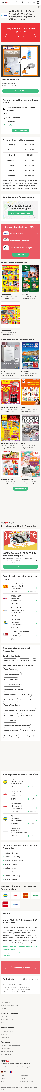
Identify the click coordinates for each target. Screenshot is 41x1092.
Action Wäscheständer (12, 684)
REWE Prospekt (6, 1023)
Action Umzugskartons (12, 674)
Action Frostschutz (11, 731)
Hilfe (2, 1076)
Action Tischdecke (28, 731)
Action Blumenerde (11, 679)
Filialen (20, 984)
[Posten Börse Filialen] (25, 895)
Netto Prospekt (6, 1034)
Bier (34, 660)
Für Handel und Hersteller (9, 1005)
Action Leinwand (10, 720)
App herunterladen (7, 1051)
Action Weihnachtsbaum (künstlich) (17, 725)
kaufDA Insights (6, 1049)
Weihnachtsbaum (10, 660)
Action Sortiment (9, 949)
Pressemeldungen (7, 1054)
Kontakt (23, 1079)
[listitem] (10, 282)
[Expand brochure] (20, 61)
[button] (20, 69)
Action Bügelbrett (10, 710)
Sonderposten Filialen (10, 987)
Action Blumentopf (11, 715)
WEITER (20, 36)
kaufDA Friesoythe (9, 984)
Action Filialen (24, 987)
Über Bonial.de (5, 1002)
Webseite (11, 121)
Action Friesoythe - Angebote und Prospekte (20, 946)
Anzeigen (35, 7)
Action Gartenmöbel (25, 700)
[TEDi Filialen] (5, 895)
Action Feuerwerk (10, 669)
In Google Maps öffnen (20, 213)
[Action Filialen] (15, 904)
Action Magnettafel (11, 736)
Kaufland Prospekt (7, 1020)
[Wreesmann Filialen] (35, 895)
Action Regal (25, 715)
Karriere (3, 1008)
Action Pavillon (9, 700)
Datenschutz (5, 1079)
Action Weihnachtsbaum (12, 705)
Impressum (24, 1076)
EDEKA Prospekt (6, 1017)
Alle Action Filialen (20, 130)
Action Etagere (26, 736)
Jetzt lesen (20, 567)
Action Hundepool (10, 695)
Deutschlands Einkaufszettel (10, 1046)
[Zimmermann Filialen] (15, 895)
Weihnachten (24, 660)
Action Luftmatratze (27, 710)
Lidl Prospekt (5, 1037)
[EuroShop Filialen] (5, 904)
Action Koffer (25, 695)
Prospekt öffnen (20, 91)
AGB (2, 1081)
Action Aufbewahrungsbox (13, 690)
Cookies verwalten (26, 1081)
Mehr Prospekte (20, 489)
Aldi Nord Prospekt (7, 1031)
